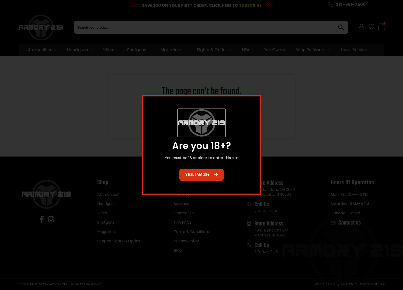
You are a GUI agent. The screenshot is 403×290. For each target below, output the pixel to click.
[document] (201, 145)
